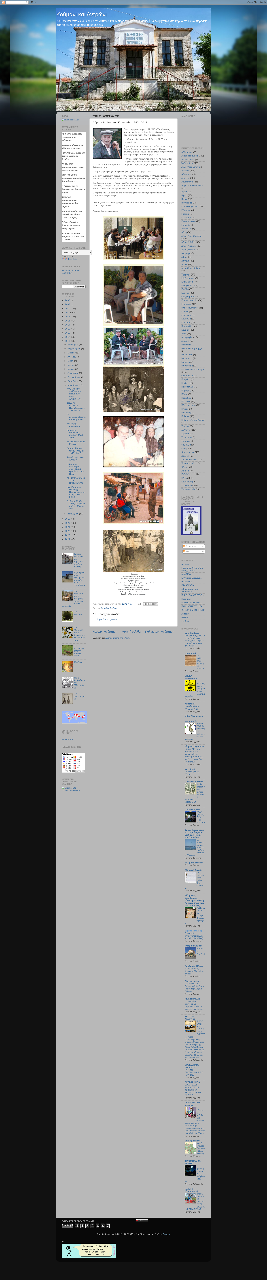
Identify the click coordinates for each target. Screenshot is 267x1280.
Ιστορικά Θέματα (193, 946)
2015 (68, 329)
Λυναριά (185, 341)
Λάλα (183, 333)
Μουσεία (185, 362)
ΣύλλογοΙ (185, 430)
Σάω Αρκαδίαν (192, 1141)
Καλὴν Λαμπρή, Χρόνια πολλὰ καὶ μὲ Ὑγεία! (194, 971)
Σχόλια (188, 551)
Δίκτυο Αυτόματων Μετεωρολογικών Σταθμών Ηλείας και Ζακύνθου (194, 834)
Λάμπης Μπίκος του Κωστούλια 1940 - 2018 (75, 450)
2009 (68, 304)
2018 (68, 341)
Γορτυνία (185, 225)
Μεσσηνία (186, 345)
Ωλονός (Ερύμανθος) (191, 1190)
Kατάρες (78, 662)
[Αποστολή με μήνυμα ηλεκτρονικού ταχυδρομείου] (144, 604)
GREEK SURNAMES (191, 677)
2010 (68, 308)
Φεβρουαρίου (74, 348)
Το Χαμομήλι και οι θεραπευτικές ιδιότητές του (79, 634)
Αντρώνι (105, 608)
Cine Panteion (192, 633)
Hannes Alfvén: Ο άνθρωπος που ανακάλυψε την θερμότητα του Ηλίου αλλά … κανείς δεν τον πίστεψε (194, 755)
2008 (68, 300)
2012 (68, 316)
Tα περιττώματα (79, 696)
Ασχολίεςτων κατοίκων (192, 185)
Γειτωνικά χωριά (189, 206)
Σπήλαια (185, 426)
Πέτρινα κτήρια (188, 405)
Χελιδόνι (185, 456)
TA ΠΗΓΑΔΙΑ (78, 613)
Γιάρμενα (185, 210)
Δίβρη (184, 257)
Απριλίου (72, 357)
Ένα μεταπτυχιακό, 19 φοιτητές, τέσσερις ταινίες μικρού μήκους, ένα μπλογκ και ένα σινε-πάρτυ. (195, 640)
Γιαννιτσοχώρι (192, 810)
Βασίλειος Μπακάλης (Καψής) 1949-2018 (75, 434)
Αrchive (185, 564)
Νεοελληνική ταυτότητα (192, 369)
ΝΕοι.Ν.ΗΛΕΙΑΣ (192, 999)
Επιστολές (186, 304)
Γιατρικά (185, 214)
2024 (68, 539)
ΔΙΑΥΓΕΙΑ (186, 574)
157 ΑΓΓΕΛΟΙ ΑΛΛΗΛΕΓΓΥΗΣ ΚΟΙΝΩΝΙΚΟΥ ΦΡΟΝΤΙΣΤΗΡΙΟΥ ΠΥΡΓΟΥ (193, 1090)
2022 (68, 531)
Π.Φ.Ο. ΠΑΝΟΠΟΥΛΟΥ (192, 595)
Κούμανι (185, 330)
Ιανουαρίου (73, 344)
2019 (68, 519)
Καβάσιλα (186, 319)
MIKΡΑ (184, 617)
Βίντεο (184, 199)
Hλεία (184, 478)
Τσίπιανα (185, 441)
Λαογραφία (186, 337)
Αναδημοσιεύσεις (189, 156)
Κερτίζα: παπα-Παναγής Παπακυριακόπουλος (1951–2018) (76, 492)
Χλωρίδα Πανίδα (189, 459)
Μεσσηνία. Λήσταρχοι (191, 348)
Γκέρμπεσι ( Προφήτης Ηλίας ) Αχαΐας (192, 569)
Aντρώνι (185, 614)
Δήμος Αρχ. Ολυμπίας (192, 236)
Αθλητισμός (187, 152)
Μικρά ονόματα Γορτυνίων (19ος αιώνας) (201, 1148)
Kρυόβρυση (187, 482)
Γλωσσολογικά (188, 221)
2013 (68, 321)
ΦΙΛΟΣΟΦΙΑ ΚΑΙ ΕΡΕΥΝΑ (193, 1162)
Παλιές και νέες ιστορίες (192, 1103)
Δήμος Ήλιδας (188, 242)
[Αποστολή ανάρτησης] (139, 604)
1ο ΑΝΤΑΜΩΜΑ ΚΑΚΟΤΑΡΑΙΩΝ (192, 707)
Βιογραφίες (186, 203)
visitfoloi (185, 621)
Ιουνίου (71, 365)
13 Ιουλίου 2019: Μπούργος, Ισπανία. (200, 662)
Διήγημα (185, 261)
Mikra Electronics (194, 716)
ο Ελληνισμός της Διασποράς (189, 590)
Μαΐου (71, 361)
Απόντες (114, 608)
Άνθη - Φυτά (187, 163)
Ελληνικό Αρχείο (193, 870)
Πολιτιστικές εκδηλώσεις (193, 420)
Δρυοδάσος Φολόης (191, 268)
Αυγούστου (73, 373)
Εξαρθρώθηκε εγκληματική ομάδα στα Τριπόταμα (79, 578)
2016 (68, 333)
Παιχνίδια (185, 379)
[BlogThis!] (147, 604)
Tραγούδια (186, 485)
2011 (67, 312)
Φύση (184, 448)
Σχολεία (185, 433)
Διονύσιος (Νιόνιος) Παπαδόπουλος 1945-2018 (76, 407)
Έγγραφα (185, 274)
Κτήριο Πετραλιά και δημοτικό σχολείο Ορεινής (78, 560)
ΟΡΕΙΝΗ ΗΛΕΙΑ (192, 1082)
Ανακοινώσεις (188, 159)
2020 (68, 523)
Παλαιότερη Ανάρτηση (159, 631)
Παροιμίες (186, 390)
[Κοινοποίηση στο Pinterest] (156, 604)
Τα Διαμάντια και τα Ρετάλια (76, 443)
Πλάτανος (186, 412)
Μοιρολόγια (187, 354)
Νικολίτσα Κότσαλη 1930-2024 (71, 271)
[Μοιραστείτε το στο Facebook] (153, 604)
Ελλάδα (185, 289)
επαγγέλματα (187, 296)
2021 (68, 527)
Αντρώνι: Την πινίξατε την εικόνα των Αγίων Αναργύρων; (74, 394)
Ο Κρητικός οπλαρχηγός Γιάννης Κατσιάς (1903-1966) (194, 936)
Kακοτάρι (190, 704)
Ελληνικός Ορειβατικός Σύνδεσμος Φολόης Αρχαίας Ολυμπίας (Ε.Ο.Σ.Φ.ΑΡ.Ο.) (195, 900)
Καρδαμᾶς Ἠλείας (194, 966)
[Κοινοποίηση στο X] (150, 604)
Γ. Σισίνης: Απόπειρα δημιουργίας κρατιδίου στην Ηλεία (75, 469)
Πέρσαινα (186, 401)
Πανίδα (184, 383)
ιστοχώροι (186, 315)
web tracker (67, 739)
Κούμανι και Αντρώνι (81, 14)
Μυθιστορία (187, 366)
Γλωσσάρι (186, 217)
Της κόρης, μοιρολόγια (73, 424)
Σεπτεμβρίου (74, 377)
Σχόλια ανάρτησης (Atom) (117, 638)
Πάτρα (184, 394)
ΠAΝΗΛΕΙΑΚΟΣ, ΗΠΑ (191, 606)
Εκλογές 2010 (188, 285)
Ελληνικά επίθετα (194, 863)
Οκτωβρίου (73, 381)
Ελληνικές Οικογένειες (191, 578)
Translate (72, 259)
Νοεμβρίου (73, 385)
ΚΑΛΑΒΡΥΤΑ (187, 585)
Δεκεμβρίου (73, 514)
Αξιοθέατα (186, 174)
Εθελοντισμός (188, 278)
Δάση (184, 232)
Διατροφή (186, 253)
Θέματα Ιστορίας (193, 931)
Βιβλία (184, 195)
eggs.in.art (190, 653)
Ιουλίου (71, 369)
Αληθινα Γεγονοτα (194, 746)
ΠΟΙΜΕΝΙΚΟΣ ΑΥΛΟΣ (192, 602)
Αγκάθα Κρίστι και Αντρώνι (75, 458)
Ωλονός (185, 467)
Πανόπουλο (187, 387)
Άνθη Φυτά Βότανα (190, 167)
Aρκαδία (185, 471)
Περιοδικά (186, 398)
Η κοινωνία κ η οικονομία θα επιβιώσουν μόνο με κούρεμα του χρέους (194, 1005)
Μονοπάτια (186, 358)
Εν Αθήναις (186, 581)
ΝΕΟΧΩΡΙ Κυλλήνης (190, 1017)
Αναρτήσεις (191, 546)
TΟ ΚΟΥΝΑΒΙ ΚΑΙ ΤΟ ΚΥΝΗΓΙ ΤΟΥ (79, 651)
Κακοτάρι (185, 322)
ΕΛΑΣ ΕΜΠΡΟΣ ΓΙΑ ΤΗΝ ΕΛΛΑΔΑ (201, 817)
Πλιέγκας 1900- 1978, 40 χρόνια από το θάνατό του (76, 505)
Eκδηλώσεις (187, 474)
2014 (68, 325)
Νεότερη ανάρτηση (105, 631)
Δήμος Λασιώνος (189, 246)
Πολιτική (185, 416)
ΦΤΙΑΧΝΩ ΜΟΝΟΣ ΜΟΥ (193, 610)
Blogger (166, 1234)
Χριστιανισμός (188, 463)
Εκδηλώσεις (187, 282)
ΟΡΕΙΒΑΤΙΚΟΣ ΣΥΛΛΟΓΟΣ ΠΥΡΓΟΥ (192, 1067)
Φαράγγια (186, 445)
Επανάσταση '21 (189, 300)
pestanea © (191, 721)
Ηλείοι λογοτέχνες (189, 308)
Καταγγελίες (187, 326)
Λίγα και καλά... (193, 981)
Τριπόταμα (186, 437)
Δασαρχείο (186, 228)
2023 (68, 535)
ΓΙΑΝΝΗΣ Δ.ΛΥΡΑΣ (194, 782)
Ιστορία (185, 311)
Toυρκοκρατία (188, 489)
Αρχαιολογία (187, 182)
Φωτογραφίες (187, 452)
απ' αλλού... (191, 769)
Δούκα (184, 264)
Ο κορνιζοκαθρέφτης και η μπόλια (76, 417)
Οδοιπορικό (187, 376)
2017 (68, 337)
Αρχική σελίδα (131, 631)
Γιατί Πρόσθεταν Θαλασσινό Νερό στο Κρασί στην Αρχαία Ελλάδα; (194, 987)
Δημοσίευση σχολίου (107, 619)
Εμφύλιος (186, 293)
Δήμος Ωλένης (188, 249)
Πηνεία (184, 409)
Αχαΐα (184, 192)
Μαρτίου (72, 353)
